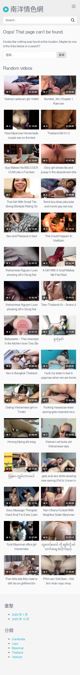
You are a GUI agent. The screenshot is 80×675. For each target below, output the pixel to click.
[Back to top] (73, 666)
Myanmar (18, 648)
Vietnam (17, 657)
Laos (15, 643)
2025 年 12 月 (20, 619)
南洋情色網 (26, 9)
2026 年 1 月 (20, 614)
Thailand (17, 652)
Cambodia (18, 639)
